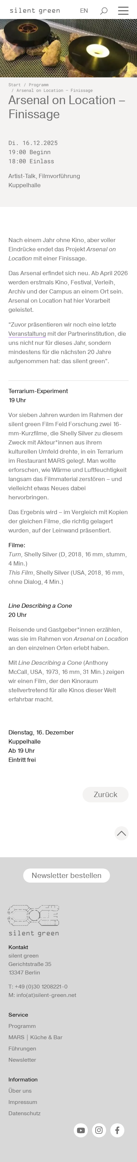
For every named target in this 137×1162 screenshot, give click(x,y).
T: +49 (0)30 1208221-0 (37, 986)
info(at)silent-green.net (46, 995)
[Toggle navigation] (121, 10)
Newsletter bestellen (67, 875)
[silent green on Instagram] (99, 1130)
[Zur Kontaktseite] (66, 922)
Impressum (22, 1102)
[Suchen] (103, 11)
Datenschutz (24, 1113)
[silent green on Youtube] (81, 1130)
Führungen (22, 1048)
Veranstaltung (27, 333)
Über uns (20, 1090)
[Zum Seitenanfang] (122, 833)
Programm (38, 84)
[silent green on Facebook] (117, 1130)
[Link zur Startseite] (38, 9)
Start (14, 84)
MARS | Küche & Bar (35, 1037)
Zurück (105, 794)
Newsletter (22, 1059)
